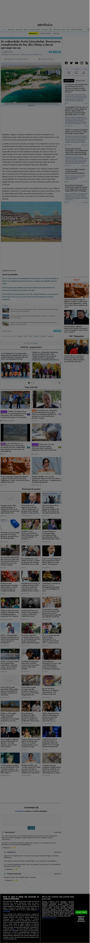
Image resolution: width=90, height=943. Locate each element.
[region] (45, 918)
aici (15, 929)
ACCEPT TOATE (81, 912)
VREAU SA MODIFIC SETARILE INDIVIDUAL (81, 919)
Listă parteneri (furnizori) (49, 917)
